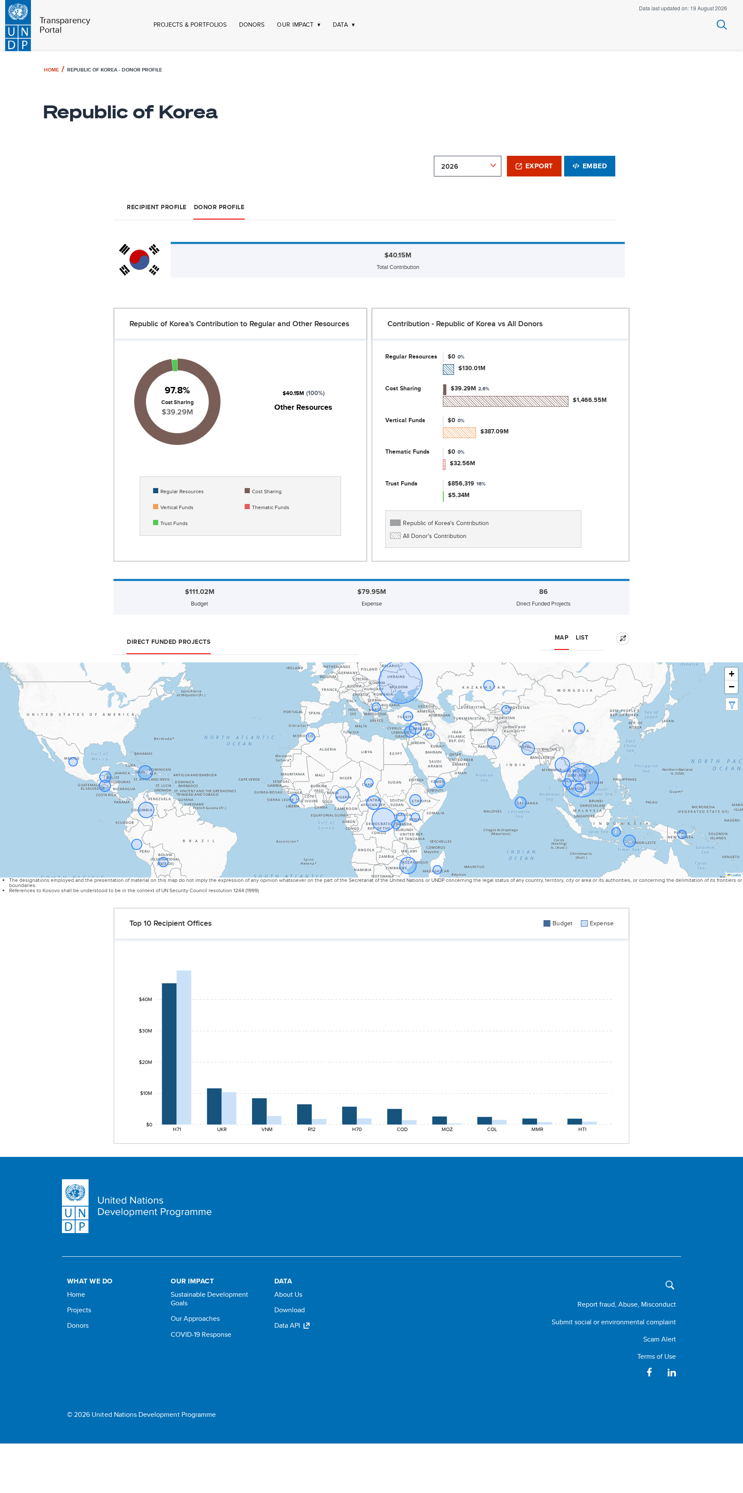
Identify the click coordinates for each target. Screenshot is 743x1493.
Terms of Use (656, 1356)
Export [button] (539, 166)
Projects (79, 1310)
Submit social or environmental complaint (614, 1322)
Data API (287, 1325)
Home (51, 69)
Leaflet (736, 874)
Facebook (649, 1372)
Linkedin (671, 1372)
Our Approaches (195, 1318)
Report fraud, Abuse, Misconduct (626, 1304)
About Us (288, 1294)
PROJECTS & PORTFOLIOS (190, 25)
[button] (731, 674)
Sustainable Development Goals (209, 1298)
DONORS (251, 25)
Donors (78, 1325)
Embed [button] (595, 166)
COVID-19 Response (201, 1334)
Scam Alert (659, 1339)
